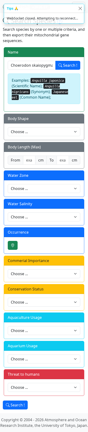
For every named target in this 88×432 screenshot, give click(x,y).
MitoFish (28, 6)
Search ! (69, 65)
